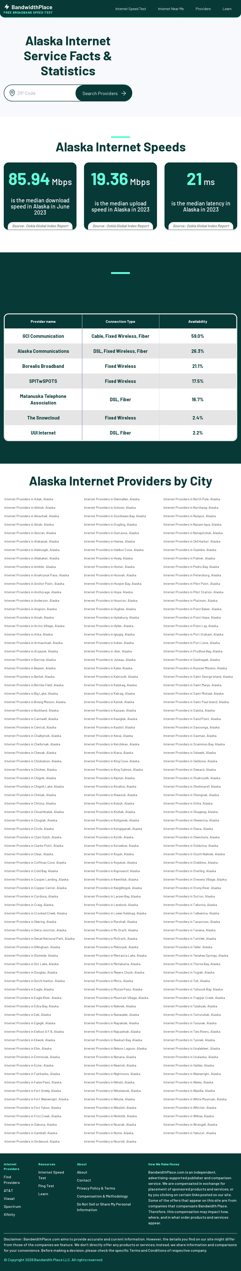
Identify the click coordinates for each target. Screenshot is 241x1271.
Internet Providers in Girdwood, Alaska (32, 1141)
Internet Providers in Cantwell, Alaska (31, 719)
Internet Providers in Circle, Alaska (29, 829)
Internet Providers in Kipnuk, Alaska (109, 778)
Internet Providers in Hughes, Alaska (110, 609)
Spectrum (12, 1206)
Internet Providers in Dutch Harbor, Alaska (34, 981)
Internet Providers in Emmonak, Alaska (32, 1057)
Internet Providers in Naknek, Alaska (110, 1006)
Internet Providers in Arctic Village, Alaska (34, 626)
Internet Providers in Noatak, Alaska (110, 1124)
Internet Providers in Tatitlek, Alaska (190, 938)
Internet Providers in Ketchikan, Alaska (111, 744)
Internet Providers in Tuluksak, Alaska (190, 1006)
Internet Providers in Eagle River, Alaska (32, 998)
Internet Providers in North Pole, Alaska (192, 499)
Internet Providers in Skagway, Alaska (191, 812)
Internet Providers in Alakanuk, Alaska (31, 541)
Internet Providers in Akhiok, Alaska (29, 507)
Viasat (9, 1198)
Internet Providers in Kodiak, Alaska (109, 812)
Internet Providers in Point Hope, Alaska (192, 617)
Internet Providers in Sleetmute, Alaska (192, 837)
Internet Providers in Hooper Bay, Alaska (112, 583)
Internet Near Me (171, 8)
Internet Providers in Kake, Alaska (108, 668)
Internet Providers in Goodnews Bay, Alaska (115, 516)
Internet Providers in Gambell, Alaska (30, 1133)
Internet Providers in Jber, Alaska (108, 651)
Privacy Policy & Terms (96, 1188)
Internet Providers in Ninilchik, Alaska (110, 1116)
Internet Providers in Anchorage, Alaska (32, 592)
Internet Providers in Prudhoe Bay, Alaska (193, 651)
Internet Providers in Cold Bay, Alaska (31, 871)
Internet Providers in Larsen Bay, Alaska (112, 896)
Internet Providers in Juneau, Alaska (110, 660)
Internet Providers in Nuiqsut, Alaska (190, 516)
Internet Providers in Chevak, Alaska (30, 753)
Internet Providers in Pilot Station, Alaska (193, 592)
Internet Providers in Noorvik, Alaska (110, 1141)
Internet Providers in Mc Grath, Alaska (111, 930)
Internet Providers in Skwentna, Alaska (191, 820)
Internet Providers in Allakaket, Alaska (31, 558)
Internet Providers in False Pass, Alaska (32, 1082)
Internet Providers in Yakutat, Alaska (190, 1133)
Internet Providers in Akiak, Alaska (29, 524)
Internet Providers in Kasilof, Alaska (109, 727)
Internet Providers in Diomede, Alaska (31, 955)
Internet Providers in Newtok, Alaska (110, 1065)
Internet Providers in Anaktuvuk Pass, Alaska (36, 575)
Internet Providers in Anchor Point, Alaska (34, 583)
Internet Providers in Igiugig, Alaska (109, 634)
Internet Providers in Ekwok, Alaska (29, 1040)
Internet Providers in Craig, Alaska (28, 905)
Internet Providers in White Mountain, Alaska (195, 1099)
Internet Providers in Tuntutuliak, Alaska (192, 1015)
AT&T (8, 1190)
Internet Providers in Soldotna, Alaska (191, 845)
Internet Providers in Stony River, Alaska (192, 888)
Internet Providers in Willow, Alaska (189, 1116)
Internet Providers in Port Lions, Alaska (192, 643)
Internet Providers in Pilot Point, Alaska (192, 583)
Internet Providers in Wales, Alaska (188, 1082)
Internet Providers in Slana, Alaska (188, 829)
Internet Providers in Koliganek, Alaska (111, 820)
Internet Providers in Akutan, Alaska (30, 533)
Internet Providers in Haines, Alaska (109, 541)
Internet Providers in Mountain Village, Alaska (116, 998)
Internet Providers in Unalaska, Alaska (191, 1057)
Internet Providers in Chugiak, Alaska (30, 820)
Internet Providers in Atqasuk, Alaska (31, 651)
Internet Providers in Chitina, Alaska (30, 803)
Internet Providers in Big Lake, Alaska (31, 693)
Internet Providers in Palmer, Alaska (189, 558)
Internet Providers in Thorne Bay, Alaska (192, 964)
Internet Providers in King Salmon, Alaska (113, 769)
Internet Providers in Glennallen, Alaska (112, 499)
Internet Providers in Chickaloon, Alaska (32, 761)
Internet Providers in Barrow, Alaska (30, 660)
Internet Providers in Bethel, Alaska (29, 676)
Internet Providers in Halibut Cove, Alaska (114, 550)
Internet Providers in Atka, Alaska (28, 634)
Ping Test (46, 1185)
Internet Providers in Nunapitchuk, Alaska (193, 533)
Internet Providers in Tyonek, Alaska (189, 1040)
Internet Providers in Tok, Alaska (187, 981)
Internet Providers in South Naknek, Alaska (194, 854)
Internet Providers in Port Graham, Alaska (193, 634)
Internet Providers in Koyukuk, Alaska (110, 862)
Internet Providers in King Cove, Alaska (111, 761)
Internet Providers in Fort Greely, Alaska (32, 1091)
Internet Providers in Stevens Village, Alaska (195, 879)
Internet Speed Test (130, 8)
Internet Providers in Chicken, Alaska (30, 769)
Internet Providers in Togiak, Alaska (189, 972)
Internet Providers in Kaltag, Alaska (109, 693)
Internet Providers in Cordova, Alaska (31, 896)
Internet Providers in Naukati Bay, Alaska (113, 1040)
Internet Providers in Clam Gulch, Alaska (32, 837)
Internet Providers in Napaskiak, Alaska (112, 1031)
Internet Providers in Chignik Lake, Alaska (34, 786)
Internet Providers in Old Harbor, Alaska (192, 541)
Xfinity (9, 1214)
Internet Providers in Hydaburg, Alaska (111, 617)
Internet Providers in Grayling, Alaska (110, 524)
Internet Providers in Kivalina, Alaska (110, 786)
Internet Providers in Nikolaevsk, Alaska (112, 1091)
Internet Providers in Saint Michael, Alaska (194, 693)
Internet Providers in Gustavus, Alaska (111, 533)
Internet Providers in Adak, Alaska (28, 499)
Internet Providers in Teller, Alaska (188, 947)
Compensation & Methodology (102, 1196)
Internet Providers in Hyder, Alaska (108, 626)
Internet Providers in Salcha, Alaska (189, 710)
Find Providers (12, 1180)
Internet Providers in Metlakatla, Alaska (112, 964)
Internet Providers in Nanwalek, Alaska (111, 1015)
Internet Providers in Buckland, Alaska (31, 710)
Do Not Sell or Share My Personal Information (104, 1207)
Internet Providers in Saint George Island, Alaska (198, 676)
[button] (104, 93)
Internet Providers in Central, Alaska (30, 727)
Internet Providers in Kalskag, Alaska (110, 685)
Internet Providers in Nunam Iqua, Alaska (192, 524)
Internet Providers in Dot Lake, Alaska (31, 964)
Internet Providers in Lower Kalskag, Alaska (115, 913)
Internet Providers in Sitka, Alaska (188, 803)
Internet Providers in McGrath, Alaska (110, 938)
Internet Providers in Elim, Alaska (28, 1048)
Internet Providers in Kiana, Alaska (108, 753)
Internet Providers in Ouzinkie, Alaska (190, 550)
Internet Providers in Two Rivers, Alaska (192, 1031)
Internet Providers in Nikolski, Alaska (110, 1107)
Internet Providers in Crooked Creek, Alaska (35, 913)
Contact (84, 1180)
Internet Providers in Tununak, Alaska (190, 1023)
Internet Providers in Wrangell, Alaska (190, 1124)
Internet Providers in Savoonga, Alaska (192, 727)
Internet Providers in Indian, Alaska (109, 643)
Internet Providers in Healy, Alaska (108, 558)
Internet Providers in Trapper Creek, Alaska (194, 998)
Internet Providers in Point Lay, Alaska (191, 626)
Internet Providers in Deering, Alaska (30, 922)
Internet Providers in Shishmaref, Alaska (192, 786)
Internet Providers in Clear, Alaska (28, 854)
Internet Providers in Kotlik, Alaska (108, 837)
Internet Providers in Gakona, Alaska (30, 1124)
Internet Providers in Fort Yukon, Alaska (32, 1107)
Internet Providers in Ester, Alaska (28, 1065)
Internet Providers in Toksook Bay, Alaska (193, 989)
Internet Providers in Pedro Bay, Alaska (191, 567)
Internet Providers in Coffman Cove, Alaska (35, 862)
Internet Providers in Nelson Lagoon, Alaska (115, 1048)
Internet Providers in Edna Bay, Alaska (31, 1006)
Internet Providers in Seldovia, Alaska (190, 761)
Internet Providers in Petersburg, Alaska (192, 575)
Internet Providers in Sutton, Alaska (189, 896)
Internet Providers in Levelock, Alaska (111, 905)
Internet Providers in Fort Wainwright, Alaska (36, 1099)
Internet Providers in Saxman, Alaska (190, 736)
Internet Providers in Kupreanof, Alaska (112, 871)
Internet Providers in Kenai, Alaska (108, 736)
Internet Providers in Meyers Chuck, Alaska (114, 972)
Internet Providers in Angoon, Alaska (30, 609)
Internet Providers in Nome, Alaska (108, 1133)
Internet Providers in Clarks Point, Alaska (33, 845)
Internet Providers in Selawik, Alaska (190, 753)
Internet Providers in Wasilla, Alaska (189, 1091)
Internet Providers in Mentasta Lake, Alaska (115, 955)
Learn (227, 8)
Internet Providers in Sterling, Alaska (190, 871)
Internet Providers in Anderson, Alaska (31, 600)
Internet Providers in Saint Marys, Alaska (192, 685)
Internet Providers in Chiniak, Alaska (30, 795)
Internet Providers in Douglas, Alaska (30, 972)
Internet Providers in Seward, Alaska (190, 769)
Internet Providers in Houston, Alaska (110, 600)
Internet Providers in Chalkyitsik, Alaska (32, 736)
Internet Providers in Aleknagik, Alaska (32, 550)
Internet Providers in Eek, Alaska (27, 1015)
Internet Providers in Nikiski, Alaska (109, 1082)
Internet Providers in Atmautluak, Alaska (33, 643)
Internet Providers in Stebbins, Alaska (191, 862)
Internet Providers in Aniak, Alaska (29, 617)
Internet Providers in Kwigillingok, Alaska (113, 888)
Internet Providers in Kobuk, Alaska (109, 803)
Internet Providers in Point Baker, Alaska (192, 609)
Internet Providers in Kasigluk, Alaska (110, 719)
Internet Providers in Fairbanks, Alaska (32, 1074)
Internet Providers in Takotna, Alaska (190, 905)
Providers (203, 8)
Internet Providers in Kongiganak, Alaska (113, 829)
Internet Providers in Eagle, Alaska (29, 989)
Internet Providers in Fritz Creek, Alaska (32, 1116)
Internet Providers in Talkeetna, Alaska (191, 913)
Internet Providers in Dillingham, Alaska (32, 947)
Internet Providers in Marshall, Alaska (110, 922)
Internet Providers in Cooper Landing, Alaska (36, 879)
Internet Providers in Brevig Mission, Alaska (35, 702)
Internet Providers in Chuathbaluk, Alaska (34, 812)
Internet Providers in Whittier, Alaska (190, 1107)
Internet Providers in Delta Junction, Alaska (35, 930)
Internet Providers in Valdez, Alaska (189, 1065)
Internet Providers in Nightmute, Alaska (112, 1074)
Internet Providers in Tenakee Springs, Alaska (196, 955)
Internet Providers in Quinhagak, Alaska (192, 660)
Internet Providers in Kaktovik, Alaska (111, 676)
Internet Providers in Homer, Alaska (109, 567)
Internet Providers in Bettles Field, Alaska (34, 685)
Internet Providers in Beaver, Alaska (30, 668)
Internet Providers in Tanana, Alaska (190, 930)
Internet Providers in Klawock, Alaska (110, 795)
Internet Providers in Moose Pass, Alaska (113, 989)
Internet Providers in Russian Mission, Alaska (195, 668)
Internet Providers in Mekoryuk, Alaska (111, 947)
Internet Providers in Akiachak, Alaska (31, 516)
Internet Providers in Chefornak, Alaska (32, 744)
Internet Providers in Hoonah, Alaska (110, 575)
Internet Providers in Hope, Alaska (108, 592)
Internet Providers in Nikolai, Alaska (109, 1099)
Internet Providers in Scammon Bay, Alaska (194, 744)
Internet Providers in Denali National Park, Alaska (39, 938)
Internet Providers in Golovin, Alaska (110, 507)
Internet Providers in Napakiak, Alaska (111, 1023)
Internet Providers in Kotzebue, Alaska (111, 845)
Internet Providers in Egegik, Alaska (29, 1023)
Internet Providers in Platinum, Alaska (190, 600)
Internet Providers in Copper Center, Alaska (35, 888)
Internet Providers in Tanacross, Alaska (192, 922)
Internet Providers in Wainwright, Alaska (192, 1074)
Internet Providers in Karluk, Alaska (109, 702)
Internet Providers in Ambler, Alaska (30, 567)
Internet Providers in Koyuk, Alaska (109, 854)
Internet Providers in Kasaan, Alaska (110, 710)
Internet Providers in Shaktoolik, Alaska (192, 778)
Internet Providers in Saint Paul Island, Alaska (196, 702)
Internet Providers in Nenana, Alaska (110, 1057)
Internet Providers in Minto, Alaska (108, 981)
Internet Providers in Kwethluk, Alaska (111, 879)
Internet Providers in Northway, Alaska (191, 507)
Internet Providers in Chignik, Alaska (30, 778)
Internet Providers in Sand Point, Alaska (192, 719)
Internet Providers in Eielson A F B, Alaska (34, 1031)
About (82, 1172)
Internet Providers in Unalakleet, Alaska (192, 1048)
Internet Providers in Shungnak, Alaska (191, 795)
